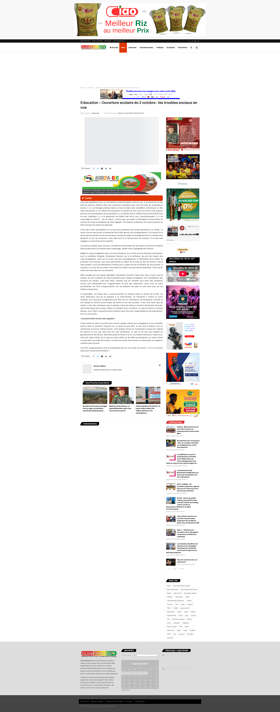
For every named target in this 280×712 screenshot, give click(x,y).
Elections (190, 604)
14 (145, 680)
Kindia (180, 615)
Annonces (132, 47)
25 (129, 687)
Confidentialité (140, 701)
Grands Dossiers (146, 47)
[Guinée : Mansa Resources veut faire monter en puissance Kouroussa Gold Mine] (171, 429)
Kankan (193, 612)
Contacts (129, 701)
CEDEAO (170, 597)
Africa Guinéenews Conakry (189, 589)
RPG (180, 626)
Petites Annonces (118, 41)
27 (140, 687)
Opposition (186, 623)
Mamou (189, 619)
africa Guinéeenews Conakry (181, 586)
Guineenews (170, 612)
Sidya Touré (170, 630)
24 (124, 687)
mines (169, 623)
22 (151, 683)
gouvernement (185, 608)
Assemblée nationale (190, 593)
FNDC (169, 608)
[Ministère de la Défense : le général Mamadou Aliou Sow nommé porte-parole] (121, 395)
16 (156, 680)
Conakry (189, 600)
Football (175, 608)
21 (145, 683)
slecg (185, 630)
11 (129, 680)
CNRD (187, 597)
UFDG (169, 634)
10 (124, 680)
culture (183, 604)
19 (135, 683)
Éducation (190, 634)
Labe (186, 615)
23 (156, 683)
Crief (176, 604)
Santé (186, 626)
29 (151, 687)
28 (145, 687)
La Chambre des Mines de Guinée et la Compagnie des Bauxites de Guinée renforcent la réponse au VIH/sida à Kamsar (182, 548)
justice (186, 612)
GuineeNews (169, 243)
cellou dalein (179, 597)
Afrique (169, 593)
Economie (171, 47)
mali (168, 619)
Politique (159, 47)
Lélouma (193, 615)
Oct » (128, 690)
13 (140, 680)
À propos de (84, 701)
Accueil (114, 47)
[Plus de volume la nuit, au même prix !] (171, 562)
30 (156, 687)
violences (182, 634)
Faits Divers (182, 47)
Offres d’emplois (97, 41)
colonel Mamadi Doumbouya (175, 600)
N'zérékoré (176, 623)
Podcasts (176, 243)
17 (124, 683)
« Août (123, 690)
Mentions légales (97, 701)
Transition (192, 630)
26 (135, 687)
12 (135, 680)
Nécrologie (107, 41)
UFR (174, 634)
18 (129, 683)
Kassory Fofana (171, 615)
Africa (168, 586)
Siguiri (179, 630)
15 (150, 680)
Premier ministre (172, 626)
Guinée (179, 612)
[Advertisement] (140, 69)
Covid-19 (169, 604)
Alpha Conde (177, 593)
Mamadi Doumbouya (178, 619)
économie (170, 638)
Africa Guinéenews (172, 589)
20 (140, 683)
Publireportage (85, 41)
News (123, 47)
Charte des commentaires (114, 701)
